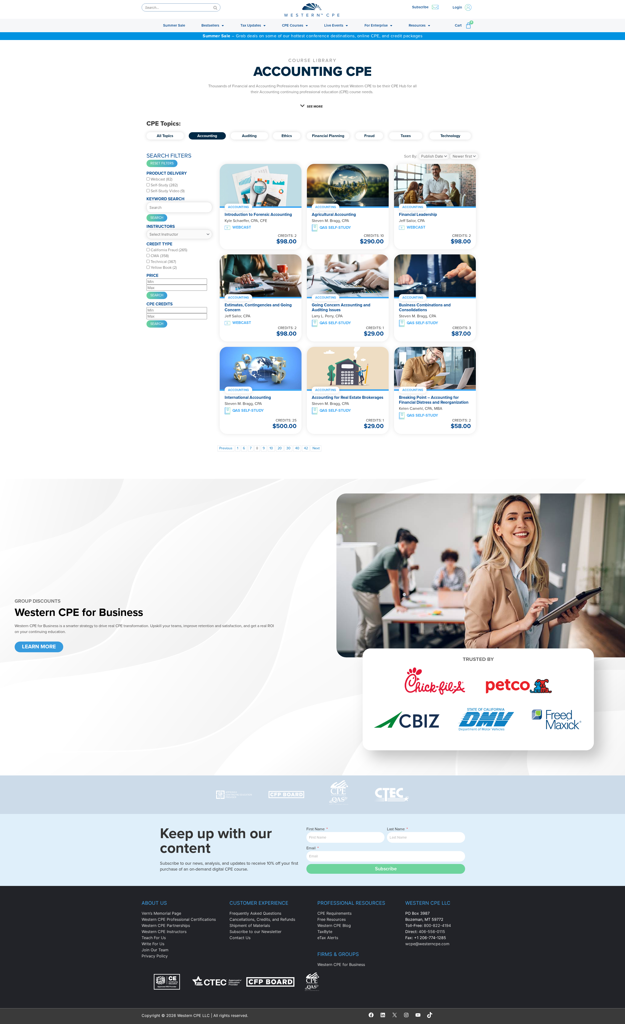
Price (152, 275)
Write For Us (153, 943)
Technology (450, 135)
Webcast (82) (161, 179)
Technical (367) (163, 261)
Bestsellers (210, 25)
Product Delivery (166, 173)
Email (311, 848)
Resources (417, 25)
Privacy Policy (155, 956)
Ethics (286, 135)
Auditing (249, 135)
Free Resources (331, 919)
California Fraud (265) (168, 250)
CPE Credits (159, 304)
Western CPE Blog (334, 925)
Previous (225, 448)
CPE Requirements (334, 913)
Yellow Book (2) (163, 267)
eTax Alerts (327, 937)
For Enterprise (376, 25)
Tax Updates (250, 25)
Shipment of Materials (249, 925)
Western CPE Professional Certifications (179, 919)
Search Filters (168, 156)
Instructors (160, 226)
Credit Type (159, 244)
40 (297, 448)
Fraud (369, 135)
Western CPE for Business (341, 964)
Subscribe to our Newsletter (255, 931)
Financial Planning (328, 135)
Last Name (396, 829)
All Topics (165, 135)
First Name (316, 829)
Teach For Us (154, 937)
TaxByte (324, 931)
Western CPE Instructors (164, 931)
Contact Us (239, 937)
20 (280, 448)
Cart (458, 25)
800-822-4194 (437, 925)
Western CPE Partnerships (166, 925)
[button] (312, 106)
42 (306, 448)
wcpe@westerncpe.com (427, 943)
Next (316, 448)
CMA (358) (159, 255)
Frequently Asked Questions (255, 913)
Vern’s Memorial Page (161, 913)
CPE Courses (292, 25)
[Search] (215, 7)
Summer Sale (174, 25)
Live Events (333, 25)
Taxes (405, 135)
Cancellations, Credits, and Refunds (262, 919)
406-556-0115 (432, 931)
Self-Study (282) (164, 185)
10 (271, 448)
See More (315, 107)
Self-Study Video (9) (167, 191)
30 (288, 448)
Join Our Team (155, 949)
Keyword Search (165, 198)
